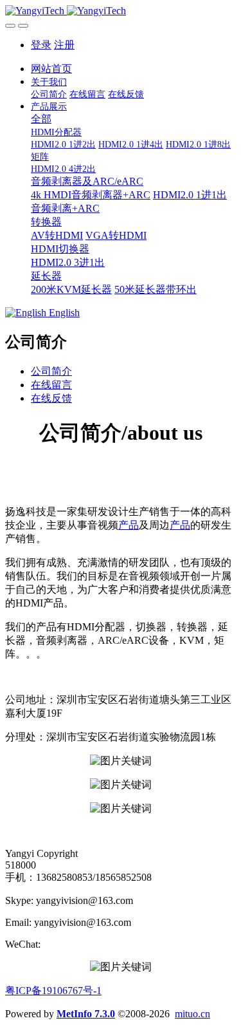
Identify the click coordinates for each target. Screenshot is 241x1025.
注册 (64, 44)
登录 (41, 44)
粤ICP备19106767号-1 (53, 990)
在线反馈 (51, 398)
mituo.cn (192, 1013)
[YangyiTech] (120, 11)
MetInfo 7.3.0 (86, 1013)
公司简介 (51, 371)
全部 (41, 118)
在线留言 (51, 384)
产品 (128, 525)
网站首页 (51, 68)
